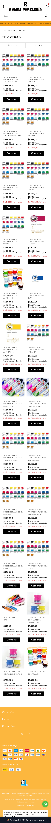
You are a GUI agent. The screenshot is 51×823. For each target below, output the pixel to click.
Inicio (4, 30)
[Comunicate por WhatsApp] (45, 804)
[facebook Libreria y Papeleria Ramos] (29, 734)
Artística (11, 30)
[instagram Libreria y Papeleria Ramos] (22, 734)
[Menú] (4, 6)
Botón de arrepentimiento (26, 802)
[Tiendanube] (25, 806)
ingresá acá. (42, 799)
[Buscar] (46, 15)
